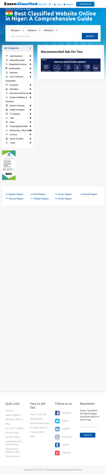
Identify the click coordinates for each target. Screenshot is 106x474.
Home (8, 9)
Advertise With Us (14, 419)
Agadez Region (15, 194)
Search (90, 36)
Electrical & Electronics (19, 93)
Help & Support (13, 415)
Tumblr (65, 444)
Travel (12, 143)
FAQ (32, 436)
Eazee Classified (75, 470)
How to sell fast (38, 414)
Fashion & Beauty (17, 106)
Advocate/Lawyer (17, 60)
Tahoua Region (15, 198)
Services (13, 134)
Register (69, 4)
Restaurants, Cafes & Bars (20, 130)
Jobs (11, 118)
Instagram (67, 436)
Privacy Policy (12, 432)
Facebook (66, 412)
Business (13, 72)
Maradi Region (89, 194)
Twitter (65, 420)
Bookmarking (14, 68)
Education (13, 89)
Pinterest (66, 452)
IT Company (14, 114)
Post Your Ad (85, 4)
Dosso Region (64, 194)
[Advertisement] (53, 239)
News (12, 122)
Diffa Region (39, 194)
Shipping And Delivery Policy (12, 450)
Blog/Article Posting (17, 64)
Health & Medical (16, 110)
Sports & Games (16, 139)
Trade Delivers (37, 432)
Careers (9, 410)
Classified (13, 85)
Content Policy (12, 437)
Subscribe (87, 435)
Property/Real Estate (18, 126)
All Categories (11, 48)
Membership (36, 419)
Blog (7, 423)
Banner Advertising (39, 423)
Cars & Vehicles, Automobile (15, 79)
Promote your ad (38, 427)
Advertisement (15, 56)
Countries (18, 9)
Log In (59, 4)
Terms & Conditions (14, 428)
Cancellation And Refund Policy (13, 443)
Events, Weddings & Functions (16, 99)
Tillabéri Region (41, 198)
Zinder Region (64, 198)
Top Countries (12, 456)
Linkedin (66, 428)
